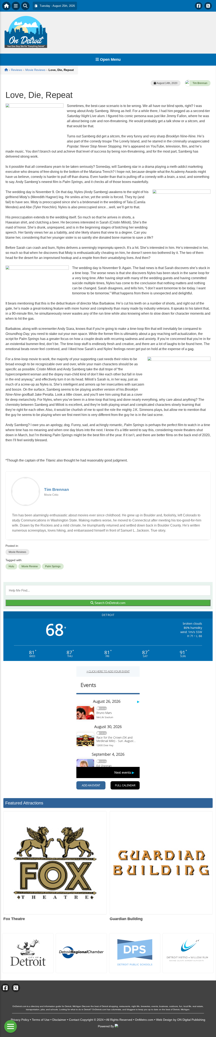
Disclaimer (59, 1019)
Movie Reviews (17, 552)
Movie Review (30, 566)
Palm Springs (53, 566)
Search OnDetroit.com (110, 603)
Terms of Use (41, 1019)
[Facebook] (198, 5)
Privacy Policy (20, 1019)
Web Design (164, 1019)
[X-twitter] (208, 5)
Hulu (11, 566)
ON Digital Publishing (191, 1019)
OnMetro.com (144, 1019)
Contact (74, 1019)
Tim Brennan (200, 83)
